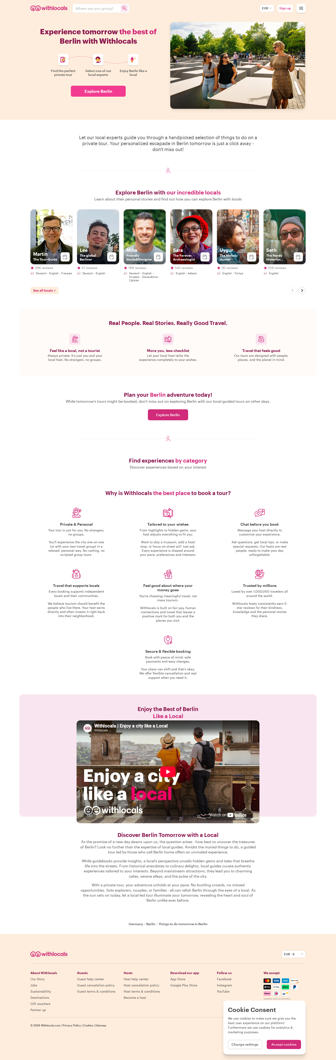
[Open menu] (301, 8)
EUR (265, 8)
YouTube (223, 991)
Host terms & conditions (142, 991)
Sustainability (40, 991)
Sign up (285, 8)
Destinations (39, 997)
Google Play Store (183, 985)
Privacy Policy (72, 1025)
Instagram (224, 985)
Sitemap (100, 1025)
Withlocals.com (51, 1025)
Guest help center (90, 979)
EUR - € (289, 954)
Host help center (136, 979)
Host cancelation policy (141, 985)
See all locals (43, 290)
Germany (136, 924)
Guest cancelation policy (96, 985)
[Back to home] (49, 8)
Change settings (245, 1044)
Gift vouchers (40, 1004)
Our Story (37, 979)
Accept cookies (284, 1044)
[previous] (292, 290)
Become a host (135, 997)
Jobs (33, 985)
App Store (177, 979)
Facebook (224, 979)
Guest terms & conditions (96, 991)
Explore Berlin (98, 91)
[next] (302, 290)
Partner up (38, 1010)
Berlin (150, 924)
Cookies (88, 1025)
